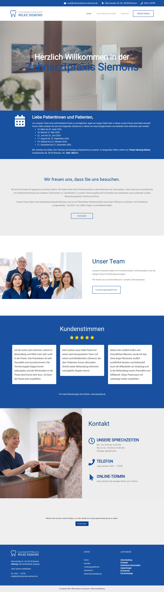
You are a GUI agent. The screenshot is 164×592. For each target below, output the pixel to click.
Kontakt (125, 14)
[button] (143, 13)
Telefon (105, 461)
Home (88, 14)
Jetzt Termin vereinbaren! (21, 569)
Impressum (86, 589)
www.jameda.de (98, 394)
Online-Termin (111, 476)
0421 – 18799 (19, 574)
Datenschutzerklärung (98, 589)
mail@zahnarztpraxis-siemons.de (24, 576)
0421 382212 (72, 153)
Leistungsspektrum (106, 14)
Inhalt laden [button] (82, 524)
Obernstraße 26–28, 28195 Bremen (25, 561)
